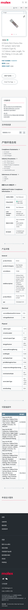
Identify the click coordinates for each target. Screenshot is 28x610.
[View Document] (20, 132)
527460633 (22, 434)
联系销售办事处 (6, 555)
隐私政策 (4, 525)
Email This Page (8, 82)
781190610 (22, 459)
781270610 (22, 473)
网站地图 (4, 604)
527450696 (22, 422)
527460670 (22, 446)
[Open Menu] (26, 2)
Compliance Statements (10, 149)
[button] (24, 16)
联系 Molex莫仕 (6, 544)
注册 (21, 7)
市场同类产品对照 (6, 551)
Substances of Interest (9, 174)
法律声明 (4, 522)
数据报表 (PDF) (7, 132)
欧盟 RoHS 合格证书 (8, 185)
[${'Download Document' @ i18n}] (24, 132)
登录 (26, 7)
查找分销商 (5, 548)
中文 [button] (16, 7)
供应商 (3, 559)
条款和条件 (5, 529)
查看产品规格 (7, 76)
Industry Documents (8, 159)
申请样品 (4, 562)
